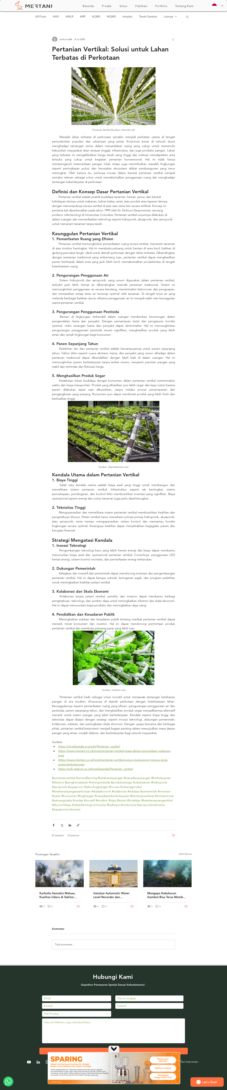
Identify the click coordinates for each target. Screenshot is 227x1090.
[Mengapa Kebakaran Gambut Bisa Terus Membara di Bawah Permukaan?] (167, 873)
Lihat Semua (185, 853)
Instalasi (127, 16)
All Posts (40, 16)
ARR (82, 16)
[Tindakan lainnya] (173, 39)
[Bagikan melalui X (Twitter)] (61, 825)
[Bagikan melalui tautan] (78, 825)
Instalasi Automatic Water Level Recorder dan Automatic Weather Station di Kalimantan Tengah (112, 895)
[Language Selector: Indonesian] (218, 5)
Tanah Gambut (148, 16)
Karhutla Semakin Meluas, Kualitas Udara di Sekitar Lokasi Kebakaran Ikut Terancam (57, 895)
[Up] (113, 1048)
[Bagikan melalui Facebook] (53, 825)
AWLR (69, 16)
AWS (56, 16)
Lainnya (168, 16)
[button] (107, 6)
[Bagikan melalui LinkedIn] (69, 825)
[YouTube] (29, 1062)
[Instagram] (47, 1062)
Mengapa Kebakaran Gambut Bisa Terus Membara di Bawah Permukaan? (167, 895)
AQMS (96, 16)
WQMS (111, 16)
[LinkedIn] (38, 1062)
